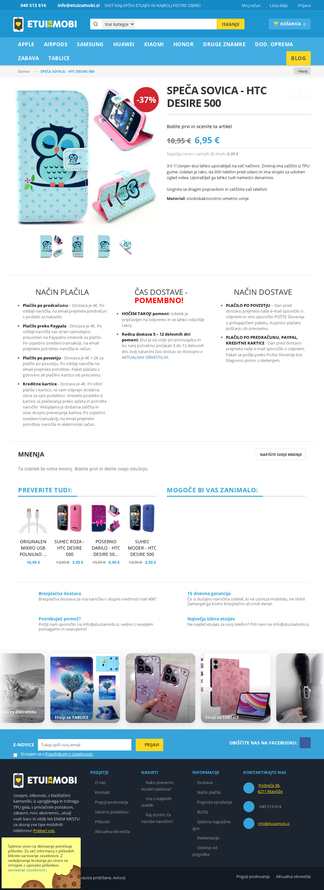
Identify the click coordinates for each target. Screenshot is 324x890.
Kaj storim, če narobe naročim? (157, 818)
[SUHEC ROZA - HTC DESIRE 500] (69, 518)
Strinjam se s (32, 754)
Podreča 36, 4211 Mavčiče (270, 788)
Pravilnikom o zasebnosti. (69, 754)
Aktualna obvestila (112, 831)
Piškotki (102, 822)
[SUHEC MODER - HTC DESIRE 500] (142, 518)
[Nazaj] (8, 689)
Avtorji (119, 878)
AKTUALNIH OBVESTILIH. (145, 357)
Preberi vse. (44, 830)
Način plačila (209, 792)
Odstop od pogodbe (204, 851)
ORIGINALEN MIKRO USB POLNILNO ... (33, 547)
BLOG (202, 812)
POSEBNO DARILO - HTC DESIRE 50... (106, 547)
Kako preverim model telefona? (157, 786)
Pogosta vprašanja (214, 802)
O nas (100, 782)
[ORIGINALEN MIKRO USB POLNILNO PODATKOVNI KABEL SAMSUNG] (33, 518)
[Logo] (45, 779)
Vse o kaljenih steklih (156, 802)
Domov (24, 71)
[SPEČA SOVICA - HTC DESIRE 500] (52, 246)
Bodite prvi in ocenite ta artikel (199, 126)
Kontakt (102, 792)
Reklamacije (208, 838)
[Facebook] (305, 742)
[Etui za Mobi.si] (45, 24)
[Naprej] (306, 94)
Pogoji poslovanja (111, 802)
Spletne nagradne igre (211, 825)
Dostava (205, 782)
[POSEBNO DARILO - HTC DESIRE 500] (106, 518)
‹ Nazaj (302, 71)
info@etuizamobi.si (274, 823)
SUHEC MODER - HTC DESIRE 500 (142, 547)
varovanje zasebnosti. (27, 870)
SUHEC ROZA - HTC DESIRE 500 (69, 547)
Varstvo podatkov (112, 812)
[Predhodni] (295, 94)
